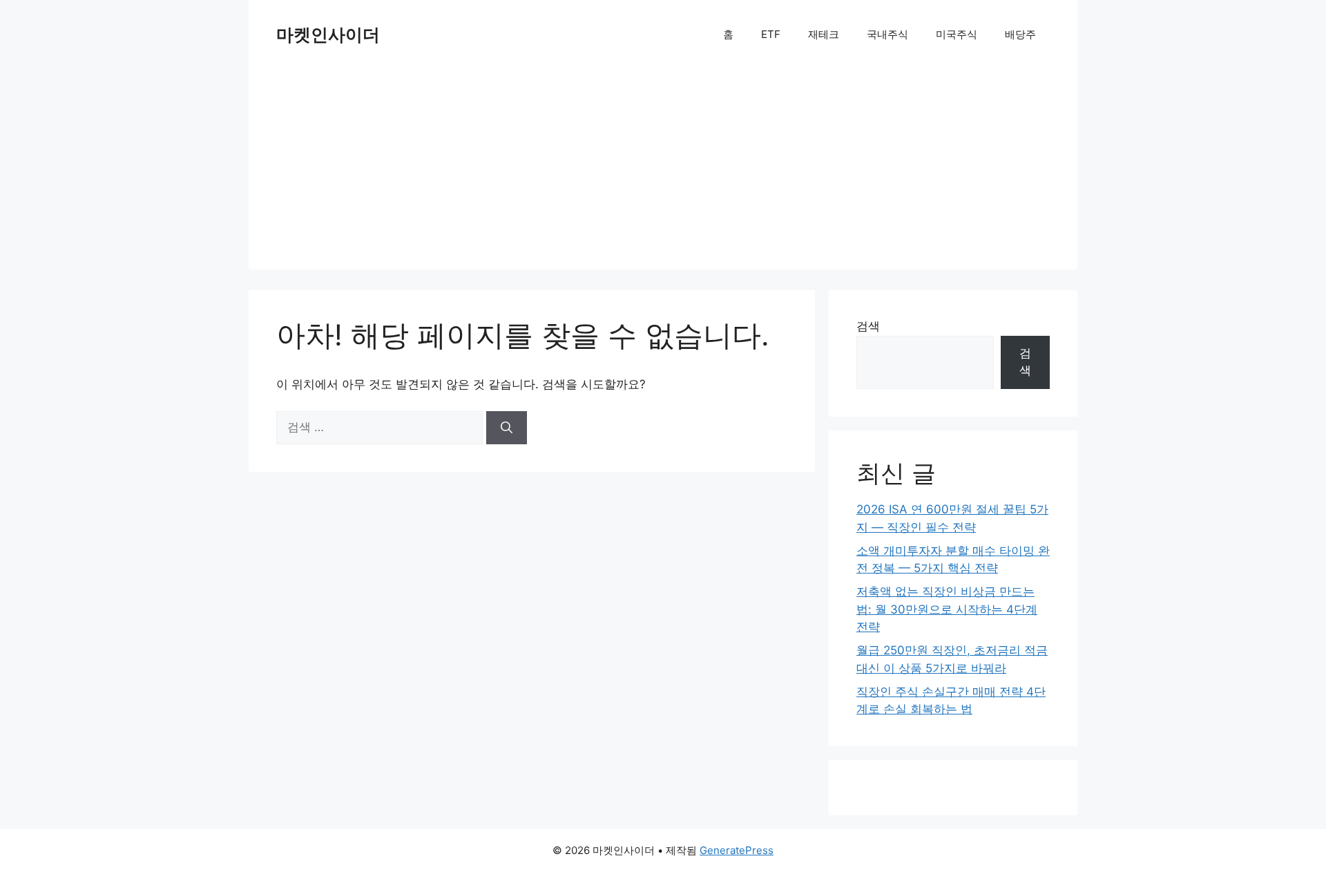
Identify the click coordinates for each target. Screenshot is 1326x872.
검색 (868, 326)
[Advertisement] (663, 172)
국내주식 (887, 34)
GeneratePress (737, 850)
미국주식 (956, 34)
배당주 (1020, 34)
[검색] (506, 427)
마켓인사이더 (328, 34)
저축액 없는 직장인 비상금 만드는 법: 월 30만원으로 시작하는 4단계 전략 (946, 609)
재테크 (823, 34)
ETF (770, 34)
